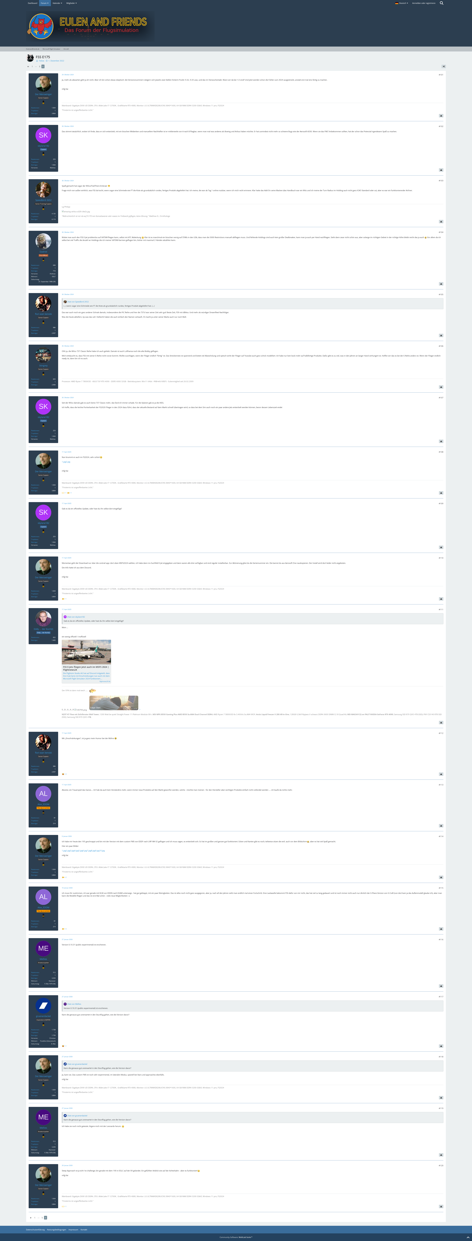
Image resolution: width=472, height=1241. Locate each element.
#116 (441, 939)
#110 (441, 558)
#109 (441, 503)
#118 (441, 1056)
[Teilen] (444, 66)
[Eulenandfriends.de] (236, 26)
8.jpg (93, 850)
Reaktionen (35, 108)
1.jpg (64, 461)
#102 (441, 126)
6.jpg (85, 850)
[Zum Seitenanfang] (468, 1237)
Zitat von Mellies (74, 1004)
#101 (441, 74)
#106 (441, 346)
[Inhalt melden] (441, 115)
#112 (441, 733)
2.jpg (68, 461)
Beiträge (34, 113)
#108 (441, 452)
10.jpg (102, 850)
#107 (441, 397)
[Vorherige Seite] (28, 66)
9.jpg (97, 850)
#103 (441, 180)
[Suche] (441, 3)
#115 (441, 888)
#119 (441, 1108)
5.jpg (81, 850)
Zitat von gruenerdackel (77, 1064)
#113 (441, 784)
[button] (401, 3)
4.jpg (76, 850)
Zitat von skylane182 (76, 617)
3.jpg (72, 850)
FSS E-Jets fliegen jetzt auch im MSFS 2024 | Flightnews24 (86, 668)
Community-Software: (236, 1237)
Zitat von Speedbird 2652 (78, 301)
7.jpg (89, 850)
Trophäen (34, 111)
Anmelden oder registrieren (423, 3)
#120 (441, 1165)
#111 (441, 609)
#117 (441, 996)
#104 (441, 232)
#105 (441, 294)
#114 (441, 836)
